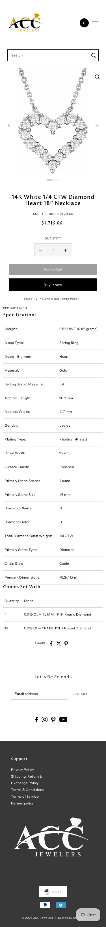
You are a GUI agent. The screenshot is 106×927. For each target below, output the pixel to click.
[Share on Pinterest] (66, 643)
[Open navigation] (95, 22)
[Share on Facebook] (51, 643)
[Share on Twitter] (59, 643)
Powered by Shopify (69, 917)
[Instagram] (44, 719)
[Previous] (9, 125)
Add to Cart (53, 269)
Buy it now (53, 285)
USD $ (57, 891)
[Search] (93, 55)
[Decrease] (40, 250)
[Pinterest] (53, 719)
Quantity (53, 238)
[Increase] (65, 250)
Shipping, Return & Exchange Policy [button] (51, 298)
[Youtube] (63, 719)
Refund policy (22, 803)
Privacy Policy (22, 769)
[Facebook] (36, 719)
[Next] (96, 125)
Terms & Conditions (27, 790)
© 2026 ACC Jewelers (37, 917)
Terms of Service (25, 796)
